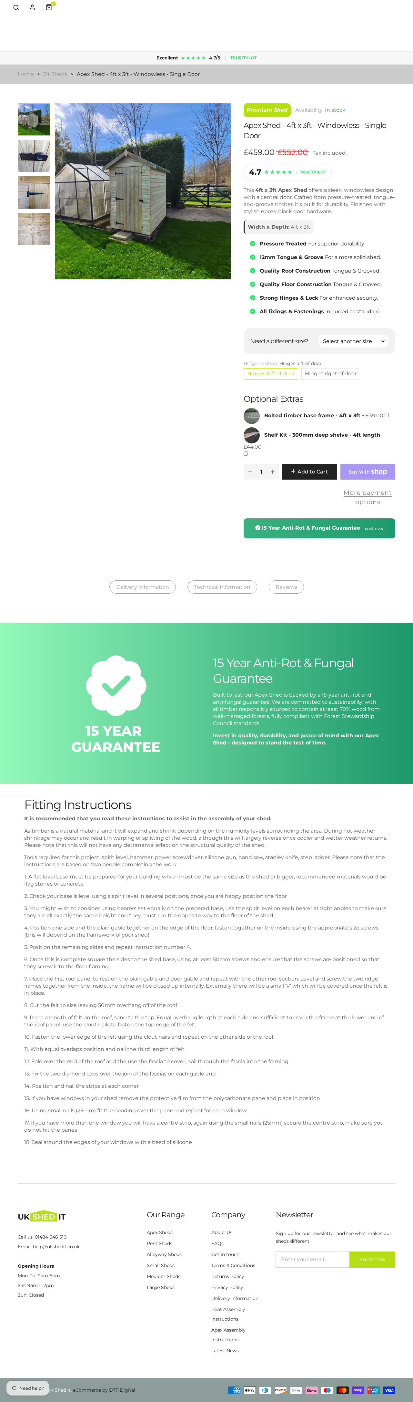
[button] (16, 7)
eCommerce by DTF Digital (104, 1390)
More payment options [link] (368, 497)
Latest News (225, 1351)
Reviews (286, 587)
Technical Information (222, 587)
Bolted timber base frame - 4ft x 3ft (312, 416)
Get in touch (225, 1254)
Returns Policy (227, 1276)
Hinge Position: (283, 363)
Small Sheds (161, 1265)
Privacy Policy (227, 1287)
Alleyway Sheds (164, 1254)
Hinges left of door (271, 373)
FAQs (217, 1243)
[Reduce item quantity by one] (250, 472)
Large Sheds (161, 1287)
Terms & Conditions (233, 1265)
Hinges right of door (331, 373)
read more (374, 528)
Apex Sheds (160, 1232)
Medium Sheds (163, 1276)
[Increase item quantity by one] (272, 472)
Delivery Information (142, 587)
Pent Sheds (159, 1243)
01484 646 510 (50, 1237)
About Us (221, 1232)
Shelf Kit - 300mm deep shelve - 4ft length (322, 435)
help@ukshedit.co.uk (56, 1247)
